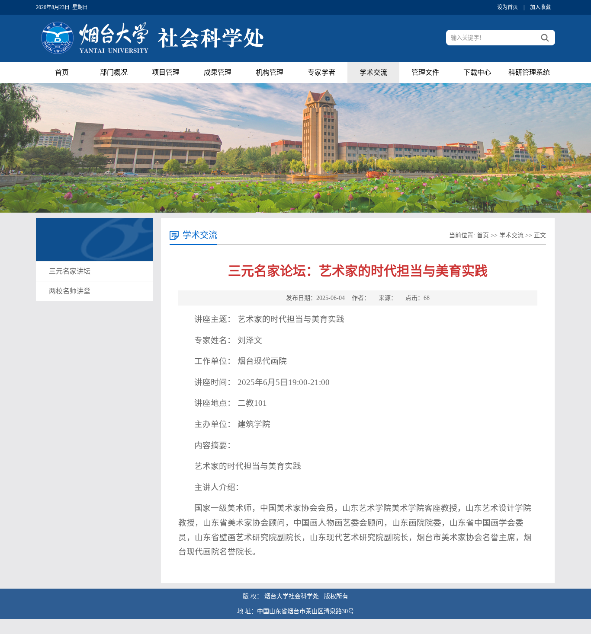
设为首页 (507, 7)
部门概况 (114, 72)
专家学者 (321, 72)
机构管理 (269, 72)
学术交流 (373, 72)
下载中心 (477, 72)
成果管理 (217, 72)
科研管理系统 (529, 72)
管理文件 (425, 72)
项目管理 (166, 72)
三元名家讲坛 (69, 271)
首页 (62, 72)
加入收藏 (540, 7)
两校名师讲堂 (69, 291)
